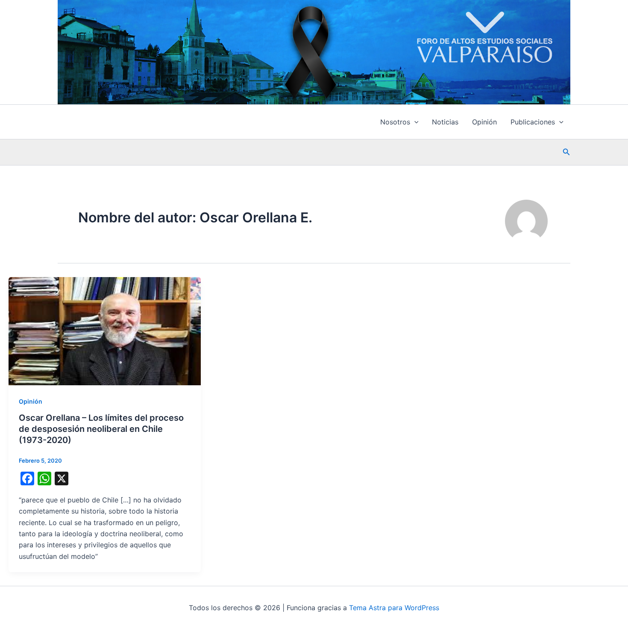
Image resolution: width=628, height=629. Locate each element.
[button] (414, 122)
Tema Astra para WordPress (394, 607)
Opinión (484, 122)
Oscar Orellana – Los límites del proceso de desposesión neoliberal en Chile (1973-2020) (101, 429)
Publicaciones (533, 122)
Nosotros (395, 122)
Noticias (445, 122)
